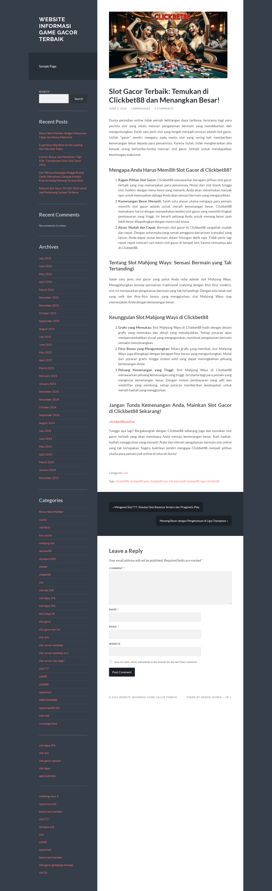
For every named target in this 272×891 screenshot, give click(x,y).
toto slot (44, 715)
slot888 (44, 684)
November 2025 (49, 305)
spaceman (45, 692)
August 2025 (47, 329)
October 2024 (47, 407)
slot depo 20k (47, 605)
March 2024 (46, 462)
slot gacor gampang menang (56, 865)
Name (114, 609)
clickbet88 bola (139, 481)
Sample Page (47, 66)
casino (43, 519)
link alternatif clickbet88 (184, 481)
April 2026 (45, 281)
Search (44, 91)
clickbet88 (122, 481)
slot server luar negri (51, 660)
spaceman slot (47, 804)
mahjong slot (47, 543)
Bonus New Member (51, 511)
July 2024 (45, 430)
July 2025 (45, 336)
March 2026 (46, 289)
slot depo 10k (47, 598)
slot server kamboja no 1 (54, 653)
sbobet (43, 566)
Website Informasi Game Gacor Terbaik (58, 29)
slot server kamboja (51, 645)
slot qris (44, 637)
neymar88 (45, 551)
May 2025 (45, 352)
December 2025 (49, 297)
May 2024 (45, 446)
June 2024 (45, 438)
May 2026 (45, 274)
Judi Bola (44, 527)
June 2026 (45, 266)
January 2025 (47, 383)
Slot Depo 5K (47, 613)
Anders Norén (211, 697)
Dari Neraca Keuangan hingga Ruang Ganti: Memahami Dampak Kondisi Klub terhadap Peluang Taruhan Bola (61, 176)
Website (114, 643)
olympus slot (46, 827)
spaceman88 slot (49, 707)
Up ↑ (228, 697)
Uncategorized (48, 723)
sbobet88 (45, 574)
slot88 (43, 676)
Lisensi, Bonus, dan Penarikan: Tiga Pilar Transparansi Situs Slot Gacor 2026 (60, 160)
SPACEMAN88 (48, 700)
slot (41, 582)
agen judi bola (47, 775)
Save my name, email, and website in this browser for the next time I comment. (155, 661)
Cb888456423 (140, 108)
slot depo (44, 768)
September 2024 (49, 415)
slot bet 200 (46, 590)
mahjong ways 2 (48, 796)
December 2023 (49, 478)
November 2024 (49, 399)
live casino (45, 535)
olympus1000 (47, 558)
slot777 (44, 668)
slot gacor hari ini (49, 629)
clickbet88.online (122, 422)
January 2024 (47, 470)
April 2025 (45, 360)
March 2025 (46, 368)
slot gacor (45, 621)
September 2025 (49, 321)
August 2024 (47, 423)
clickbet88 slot (159, 481)
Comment (117, 568)
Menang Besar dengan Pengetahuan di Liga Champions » (194, 520)
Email (114, 626)
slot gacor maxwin (50, 760)
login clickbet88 (210, 481)
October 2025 (47, 313)
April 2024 (45, 454)
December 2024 (49, 391)
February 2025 (48, 375)
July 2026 (45, 258)
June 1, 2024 (118, 108)
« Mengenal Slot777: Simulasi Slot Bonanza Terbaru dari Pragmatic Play (156, 507)
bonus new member (50, 811)
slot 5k (43, 872)
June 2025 (45, 344)
